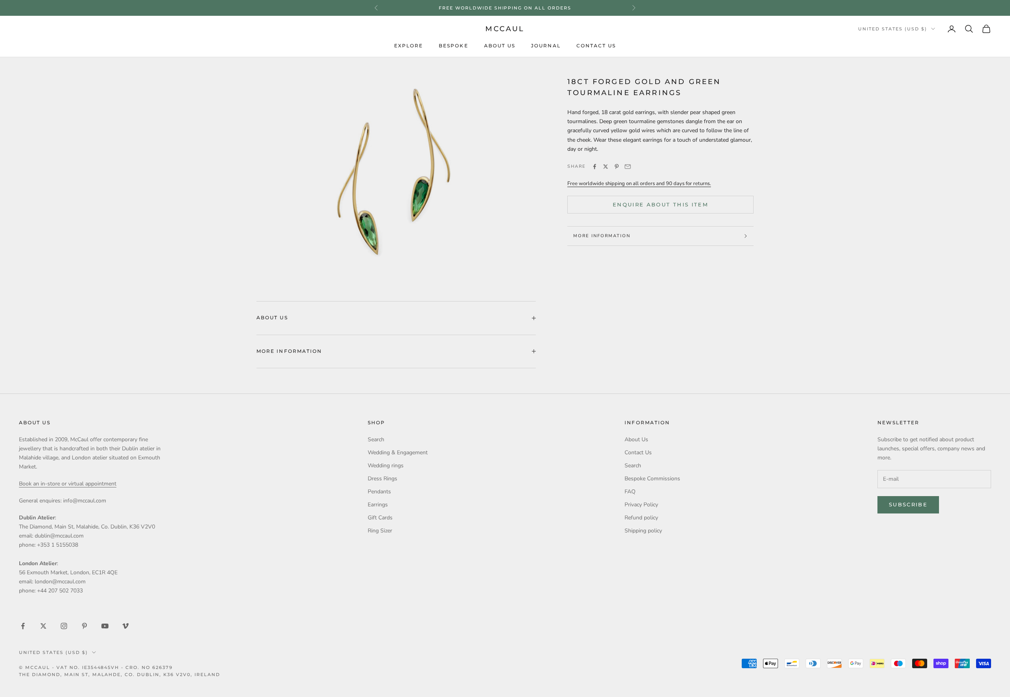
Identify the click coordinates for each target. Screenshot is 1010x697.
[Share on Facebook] (594, 166)
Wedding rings (386, 465)
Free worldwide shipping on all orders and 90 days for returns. (639, 183)
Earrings (378, 504)
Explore (408, 46)
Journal (546, 46)
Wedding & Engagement (398, 452)
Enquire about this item (660, 204)
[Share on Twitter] (605, 166)
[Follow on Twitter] (43, 626)
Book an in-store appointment (505, 8)
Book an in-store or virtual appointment (67, 483)
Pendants (379, 491)
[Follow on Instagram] (64, 626)
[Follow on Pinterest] (84, 626)
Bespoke (453, 46)
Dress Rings (382, 478)
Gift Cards (380, 517)
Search (376, 439)
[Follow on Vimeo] (125, 626)
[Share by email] (628, 166)
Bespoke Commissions (652, 478)
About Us (500, 46)
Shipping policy (643, 530)
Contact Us (596, 46)
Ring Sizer (380, 530)
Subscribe (908, 504)
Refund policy (641, 517)
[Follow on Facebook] (23, 626)
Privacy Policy (641, 504)
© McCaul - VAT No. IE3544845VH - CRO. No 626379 (96, 667)
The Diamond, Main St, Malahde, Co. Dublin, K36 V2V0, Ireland (119, 674)
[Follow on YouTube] (105, 626)
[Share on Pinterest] (616, 166)
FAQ (630, 491)
